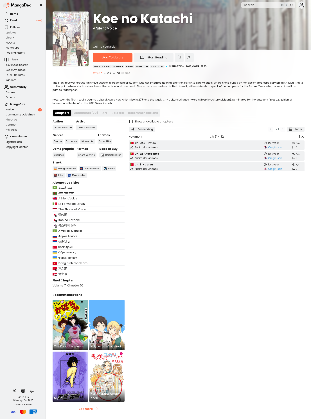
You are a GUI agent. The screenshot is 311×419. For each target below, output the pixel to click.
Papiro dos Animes (146, 147)
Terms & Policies (23, 404)
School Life (142, 66)
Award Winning (102, 66)
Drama (129, 66)
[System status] (32, 391)
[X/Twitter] (14, 391)
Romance (118, 66)
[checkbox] (217, 121)
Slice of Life (157, 66)
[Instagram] (23, 391)
